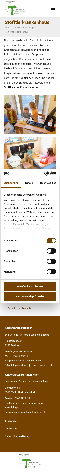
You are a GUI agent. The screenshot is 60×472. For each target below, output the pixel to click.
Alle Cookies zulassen (30, 286)
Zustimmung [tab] (11, 182)
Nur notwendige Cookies (30, 296)
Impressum (11, 428)
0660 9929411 (20, 356)
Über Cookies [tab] (48, 182)
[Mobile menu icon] (53, 8)
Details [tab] (29, 182)
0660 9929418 (22, 398)
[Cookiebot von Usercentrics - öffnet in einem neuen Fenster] (42, 173)
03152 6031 (26, 351)
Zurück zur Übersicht (20, 308)
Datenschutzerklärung (17, 436)
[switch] (51, 251)
